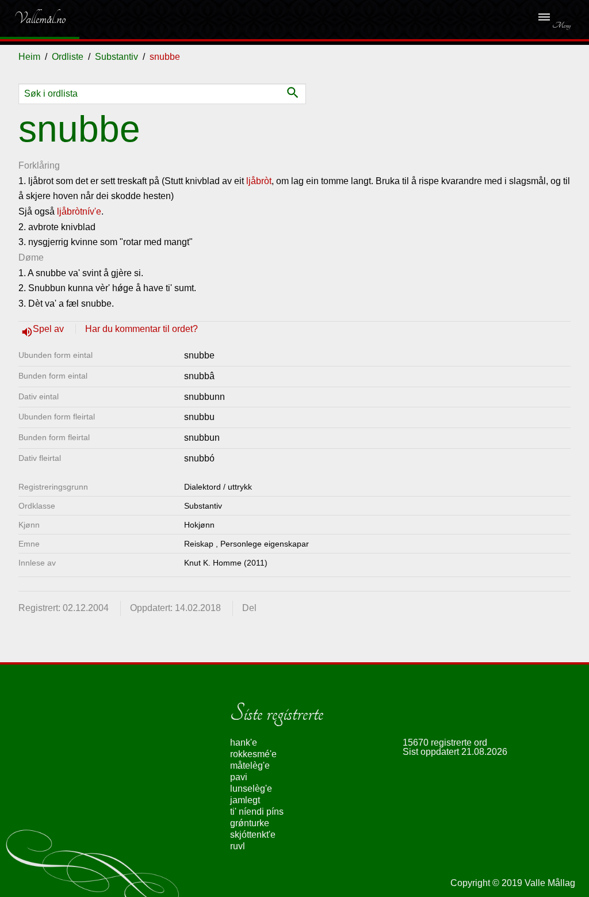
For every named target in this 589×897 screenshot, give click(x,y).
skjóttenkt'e (253, 834)
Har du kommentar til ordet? (141, 329)
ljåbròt (258, 181)
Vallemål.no (31, 18)
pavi (238, 777)
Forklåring (39, 165)
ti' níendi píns (257, 811)
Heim (29, 57)
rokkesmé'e (253, 754)
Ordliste (67, 57)
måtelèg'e (250, 765)
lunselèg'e (251, 788)
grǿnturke (249, 823)
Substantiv (116, 57)
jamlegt (245, 800)
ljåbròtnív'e (79, 211)
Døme (31, 257)
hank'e (243, 742)
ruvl (237, 846)
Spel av (49, 329)
